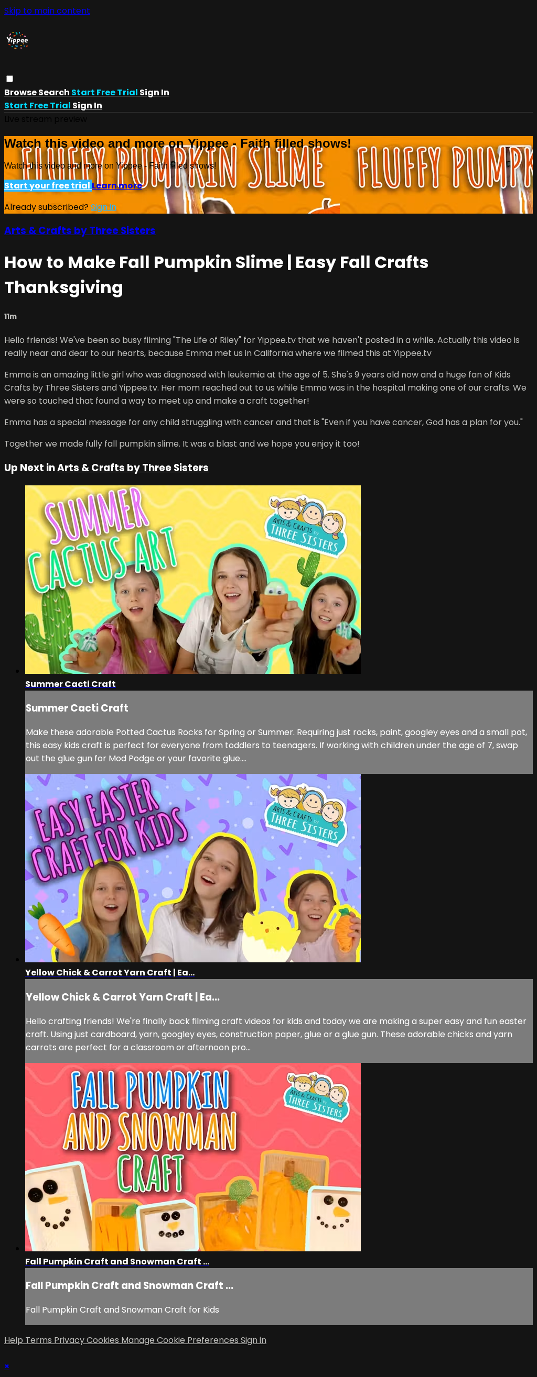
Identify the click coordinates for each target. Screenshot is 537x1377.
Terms (39, 1340)
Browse (21, 92)
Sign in (154, 92)
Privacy (70, 1340)
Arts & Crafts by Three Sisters (80, 231)
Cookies (104, 1340)
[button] (9, 78)
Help (14, 1340)
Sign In (87, 105)
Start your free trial (48, 186)
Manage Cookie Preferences (181, 1340)
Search (54, 92)
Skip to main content (47, 11)
